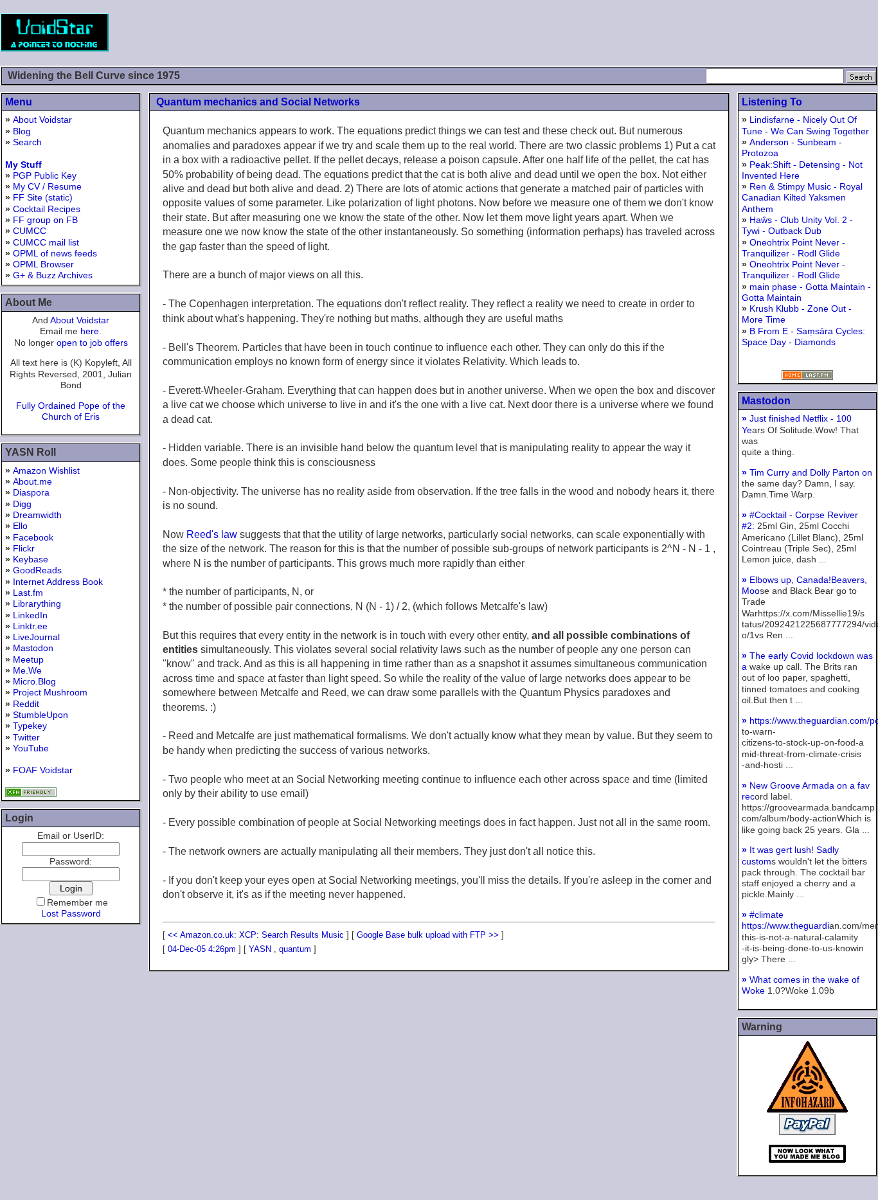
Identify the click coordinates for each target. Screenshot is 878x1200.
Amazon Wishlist (46, 470)
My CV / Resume (47, 186)
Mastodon (33, 648)
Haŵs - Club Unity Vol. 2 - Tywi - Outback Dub (797, 225)
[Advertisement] (644, 32)
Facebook (33, 537)
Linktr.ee (30, 626)
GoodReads (37, 570)
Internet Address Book (58, 582)
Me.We (27, 670)
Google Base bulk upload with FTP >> (428, 935)
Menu (18, 101)
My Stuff (23, 164)
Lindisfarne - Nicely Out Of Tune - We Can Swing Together (805, 125)
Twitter (26, 737)
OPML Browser (43, 264)
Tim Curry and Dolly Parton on (807, 472)
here (89, 331)
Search (27, 142)
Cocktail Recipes (46, 209)
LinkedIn (30, 615)
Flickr (24, 548)
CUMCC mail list (46, 242)
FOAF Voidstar (43, 770)
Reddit (26, 704)
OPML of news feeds (55, 253)
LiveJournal (36, 637)
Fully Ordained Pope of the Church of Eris (70, 411)
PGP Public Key (44, 175)
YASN (260, 949)
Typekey (30, 726)
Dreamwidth (37, 515)
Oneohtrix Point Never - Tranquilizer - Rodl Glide (793, 247)
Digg (22, 504)
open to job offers (92, 342)
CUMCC (29, 231)
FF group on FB (45, 220)
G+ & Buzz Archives (53, 275)
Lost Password (71, 913)
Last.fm (28, 592)
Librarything (37, 603)
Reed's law (211, 534)
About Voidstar (42, 119)
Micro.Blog (34, 681)
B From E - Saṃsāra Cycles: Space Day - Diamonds (803, 336)
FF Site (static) (43, 197)
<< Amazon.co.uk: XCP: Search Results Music (256, 935)
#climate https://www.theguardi (785, 920)
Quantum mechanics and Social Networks (258, 101)
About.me (32, 481)
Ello (20, 526)
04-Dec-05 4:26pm (202, 949)
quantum (295, 949)
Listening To (772, 101)
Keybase (30, 559)
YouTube (31, 748)
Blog (22, 131)
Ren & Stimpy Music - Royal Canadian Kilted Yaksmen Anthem (802, 197)
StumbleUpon (40, 715)
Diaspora (31, 492)
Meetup (28, 659)
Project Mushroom (50, 692)
